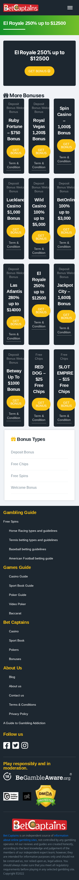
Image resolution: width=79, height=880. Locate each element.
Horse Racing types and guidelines (33, 530)
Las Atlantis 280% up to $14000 (14, 297)
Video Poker (17, 604)
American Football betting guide (31, 558)
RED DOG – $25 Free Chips (39, 379)
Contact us (16, 695)
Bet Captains (11, 835)
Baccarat (15, 613)
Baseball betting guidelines (27, 549)
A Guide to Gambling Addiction (24, 723)
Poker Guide (17, 595)
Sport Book (16, 640)
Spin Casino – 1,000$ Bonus (64, 120)
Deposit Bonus (13, 106)
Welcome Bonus (24, 487)
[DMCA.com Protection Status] (46, 796)
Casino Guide (18, 576)
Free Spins (19, 476)
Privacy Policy (18, 714)
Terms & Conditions (22, 704)
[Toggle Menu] (70, 7)
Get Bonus (38, 71)
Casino (14, 631)
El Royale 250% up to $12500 (39, 285)
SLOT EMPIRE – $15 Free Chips (65, 379)
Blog (12, 677)
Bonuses (15, 659)
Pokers (14, 649)
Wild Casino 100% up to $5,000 (39, 212)
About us (15, 686)
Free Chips (19, 464)
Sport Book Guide (21, 585)
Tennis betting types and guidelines (33, 540)
